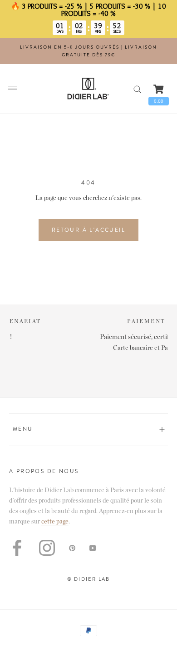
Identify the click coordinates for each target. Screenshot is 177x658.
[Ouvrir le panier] (158, 89)
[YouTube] (92, 548)
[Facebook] (17, 548)
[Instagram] (47, 548)
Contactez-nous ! (104, 337)
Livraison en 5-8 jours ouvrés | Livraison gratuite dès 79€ (88, 51)
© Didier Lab (88, 579)
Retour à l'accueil (88, 230)
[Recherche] (137, 89)
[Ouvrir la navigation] (12, 88)
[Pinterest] (72, 548)
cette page (55, 521)
